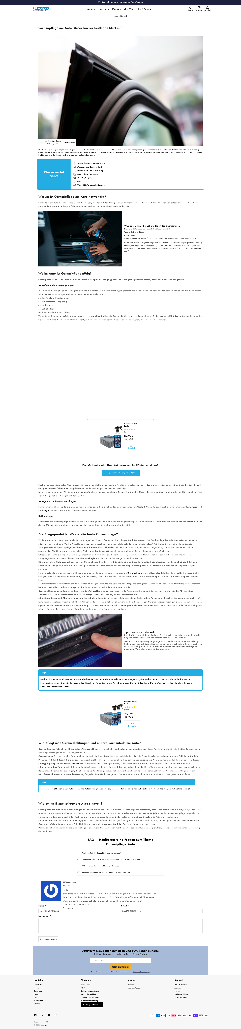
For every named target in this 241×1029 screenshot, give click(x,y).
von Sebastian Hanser (52, 141)
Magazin (124, 16)
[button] (91, 9)
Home (116, 16)
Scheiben (38, 991)
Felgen (37, 994)
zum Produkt (132, 447)
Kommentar (44, 916)
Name (42, 905)
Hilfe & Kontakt (180, 984)
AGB (83, 988)
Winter (37, 1003)
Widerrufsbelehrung (89, 1000)
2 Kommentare (69, 142)
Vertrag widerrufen (92, 1004)
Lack (36, 997)
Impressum (85, 984)
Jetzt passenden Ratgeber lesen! (120, 472)
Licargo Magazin (135, 988)
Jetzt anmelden (120, 966)
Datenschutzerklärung (90, 991)
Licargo (44, 1025)
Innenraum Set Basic (130, 424)
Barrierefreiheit (181, 997)
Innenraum (38, 988)
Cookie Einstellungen (90, 997)
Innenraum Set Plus (130, 702)
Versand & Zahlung (89, 994)
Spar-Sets (38, 984)
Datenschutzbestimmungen (141, 972)
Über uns (131, 984)
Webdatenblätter (181, 994)
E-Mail (125, 905)
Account (178, 988)
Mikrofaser (38, 1000)
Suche (177, 991)
